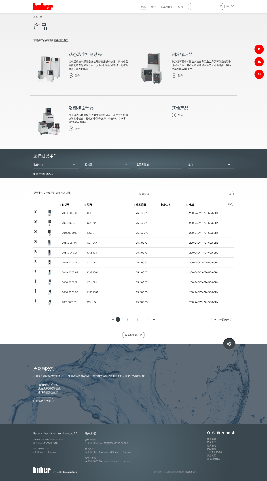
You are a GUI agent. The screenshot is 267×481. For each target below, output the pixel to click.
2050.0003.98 (70, 292)
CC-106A (92, 262)
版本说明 (211, 438)
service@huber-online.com (117, 461)
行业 (153, 6)
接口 (190, 164)
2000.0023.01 (70, 213)
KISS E (90, 232)
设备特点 (38, 164)
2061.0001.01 (69, 223)
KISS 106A (92, 272)
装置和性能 (143, 164)
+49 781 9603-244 (94, 451)
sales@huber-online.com (116, 442)
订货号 (65, 204)
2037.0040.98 (70, 252)
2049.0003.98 (70, 272)
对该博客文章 (43, 400)
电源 (191, 204)
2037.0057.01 (69, 242)
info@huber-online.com (44, 451)
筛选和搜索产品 (133, 335)
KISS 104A (92, 252)
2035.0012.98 (69, 232)
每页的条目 (225, 319)
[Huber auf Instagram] (213, 433)
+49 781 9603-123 (93, 442)
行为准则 (211, 445)
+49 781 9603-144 (93, 461)
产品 (143, 6)
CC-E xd (91, 223)
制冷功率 (166, 204)
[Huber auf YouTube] (228, 433)
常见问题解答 (213, 458)
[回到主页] (43, 6)
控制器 (88, 164)
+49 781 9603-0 (41, 448)
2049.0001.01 (69, 262)
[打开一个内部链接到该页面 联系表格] (259, 49)
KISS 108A (92, 292)
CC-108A (92, 282)
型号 (77, 75)
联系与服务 (167, 6)
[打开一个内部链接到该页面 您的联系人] (259, 74)
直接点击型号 (61, 40)
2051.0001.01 (69, 302)
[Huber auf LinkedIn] (218, 433)
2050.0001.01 (69, 282)
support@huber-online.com (117, 451)
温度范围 (141, 204)
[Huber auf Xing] (223, 433)
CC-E (90, 213)
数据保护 (211, 442)
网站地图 (211, 448)
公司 (180, 6)
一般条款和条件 (214, 452)
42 (148, 319)
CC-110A (92, 302)
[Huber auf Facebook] (208, 433)
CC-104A (92, 242)
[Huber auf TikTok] (233, 433)
